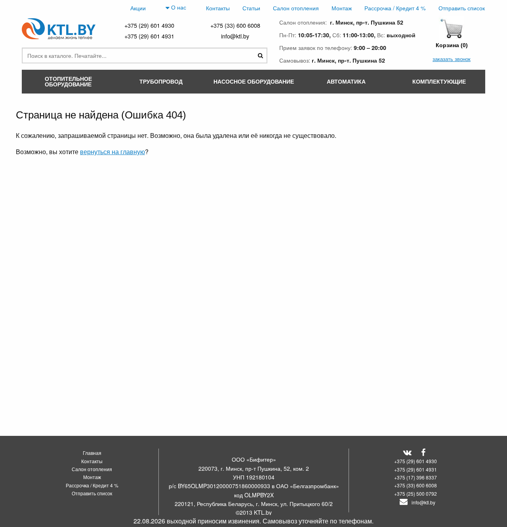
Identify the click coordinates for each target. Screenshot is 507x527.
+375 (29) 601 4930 (149, 25)
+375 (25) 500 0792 (415, 493)
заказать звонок (452, 59)
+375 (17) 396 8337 (415, 477)
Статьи (251, 8)
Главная (92, 452)
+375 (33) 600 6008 (235, 25)
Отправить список (461, 8)
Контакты (218, 8)
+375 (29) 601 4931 (149, 36)
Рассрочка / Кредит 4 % (395, 8)
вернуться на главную (112, 151)
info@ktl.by (235, 36)
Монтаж (342, 8)
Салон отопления (296, 8)
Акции (138, 8)
